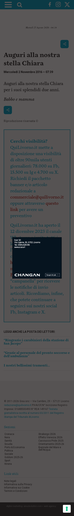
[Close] (62, 237)
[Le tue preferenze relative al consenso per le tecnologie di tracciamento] (67, 509)
